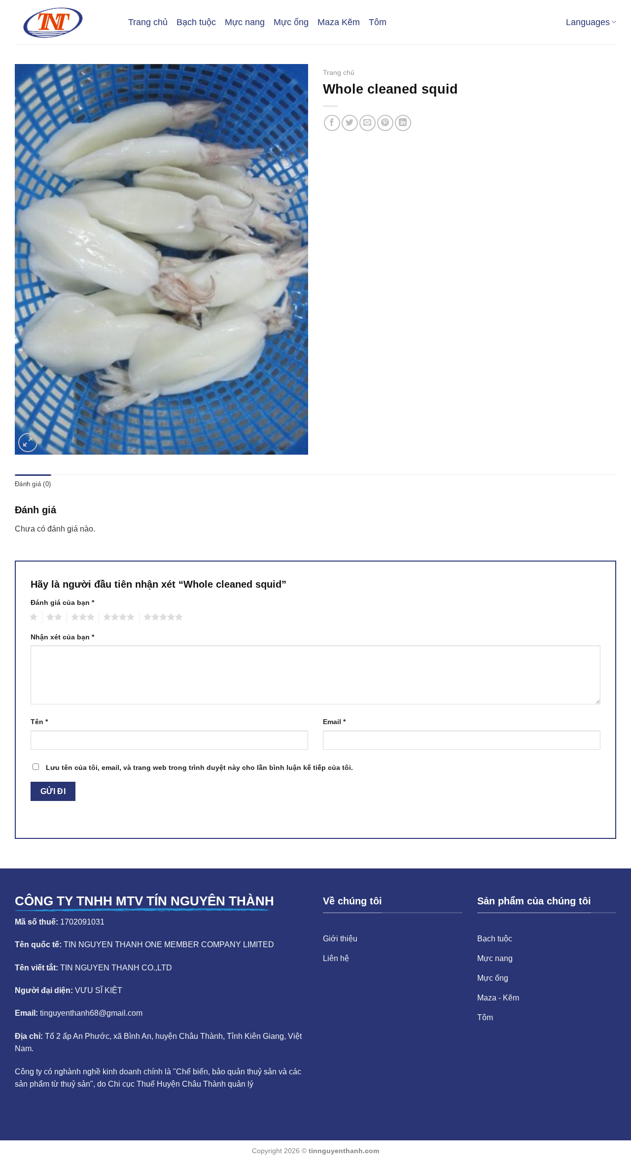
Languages (588, 22)
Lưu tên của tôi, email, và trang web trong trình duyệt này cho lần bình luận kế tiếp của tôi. (199, 767)
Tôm (377, 22)
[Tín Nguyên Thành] (64, 22)
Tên (39, 722)
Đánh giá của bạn (62, 602)
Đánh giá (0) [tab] (33, 484)
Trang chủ (148, 22)
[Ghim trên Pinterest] (385, 123)
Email (334, 722)
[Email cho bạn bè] (367, 123)
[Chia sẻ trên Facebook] (332, 123)
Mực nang (245, 22)
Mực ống (291, 22)
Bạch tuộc (196, 22)
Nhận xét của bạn (62, 637)
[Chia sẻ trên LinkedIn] (403, 123)
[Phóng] (27, 442)
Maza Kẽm (338, 22)
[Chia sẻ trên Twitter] (350, 123)
